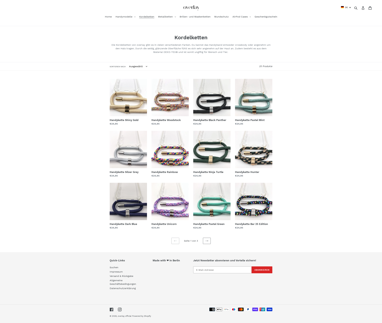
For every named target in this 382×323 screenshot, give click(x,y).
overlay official (124, 316)
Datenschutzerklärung (123, 288)
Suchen (114, 267)
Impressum (116, 271)
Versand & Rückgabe (121, 276)
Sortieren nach (118, 67)
